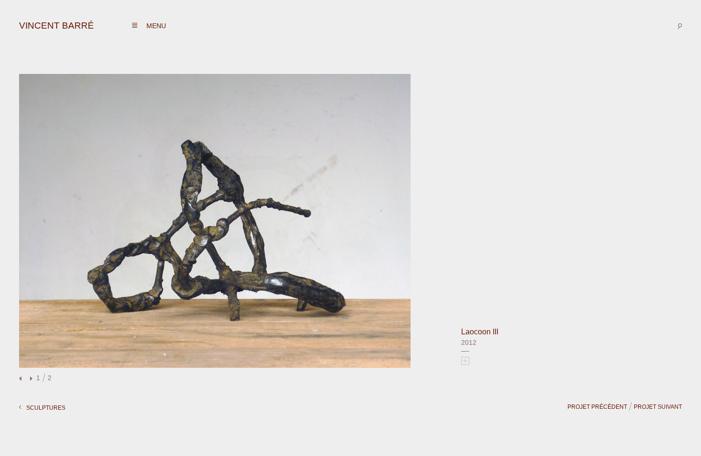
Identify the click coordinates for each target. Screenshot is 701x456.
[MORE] (465, 360)
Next (30, 379)
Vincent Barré (56, 26)
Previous (21, 379)
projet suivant (658, 407)
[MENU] (134, 25)
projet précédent (597, 407)
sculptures (45, 407)
